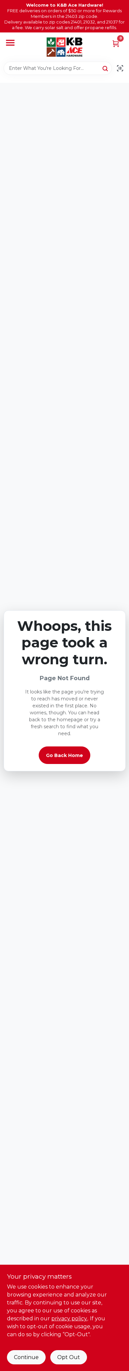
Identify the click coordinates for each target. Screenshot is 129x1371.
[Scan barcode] (120, 68)
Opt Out (68, 1357)
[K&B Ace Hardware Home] (64, 47)
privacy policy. (69, 1318)
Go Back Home (64, 755)
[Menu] (10, 43)
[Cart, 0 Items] (115, 43)
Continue (26, 1357)
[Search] (105, 68)
